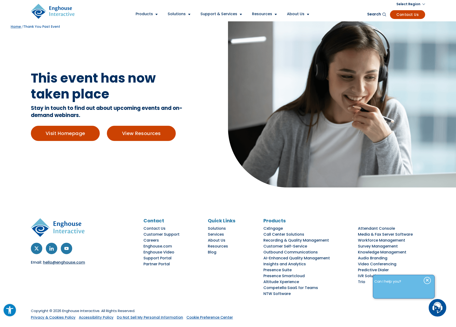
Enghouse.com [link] (157, 246)
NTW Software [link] (277, 293)
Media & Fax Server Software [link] (385, 234)
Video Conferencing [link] (377, 264)
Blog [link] (212, 252)
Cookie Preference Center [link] (209, 317)
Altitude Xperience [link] (281, 282)
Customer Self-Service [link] (285, 246)
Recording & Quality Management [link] (296, 240)
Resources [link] (218, 246)
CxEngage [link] (273, 228)
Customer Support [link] (161, 234)
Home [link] (16, 26)
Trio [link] (361, 282)
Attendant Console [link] (376, 228)
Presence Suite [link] (277, 270)
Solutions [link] (217, 228)
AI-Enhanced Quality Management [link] (296, 258)
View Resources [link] (141, 133)
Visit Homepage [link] (65, 133)
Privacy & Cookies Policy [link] (53, 317)
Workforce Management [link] (381, 240)
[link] (10, 310)
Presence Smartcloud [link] (284, 276)
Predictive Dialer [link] (373, 270)
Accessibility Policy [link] (96, 317)
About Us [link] (216, 240)
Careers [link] (151, 240)
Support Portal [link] (157, 258)
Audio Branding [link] (372, 258)
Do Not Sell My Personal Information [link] (150, 317)
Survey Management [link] (378, 246)
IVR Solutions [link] (370, 276)
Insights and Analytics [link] (284, 264)
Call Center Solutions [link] (283, 234)
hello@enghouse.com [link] (64, 262)
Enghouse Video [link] (158, 252)
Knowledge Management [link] (382, 252)
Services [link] (216, 234)
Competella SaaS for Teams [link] (290, 287)
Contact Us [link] (407, 14)
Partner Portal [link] (156, 264)
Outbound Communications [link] (290, 252)
